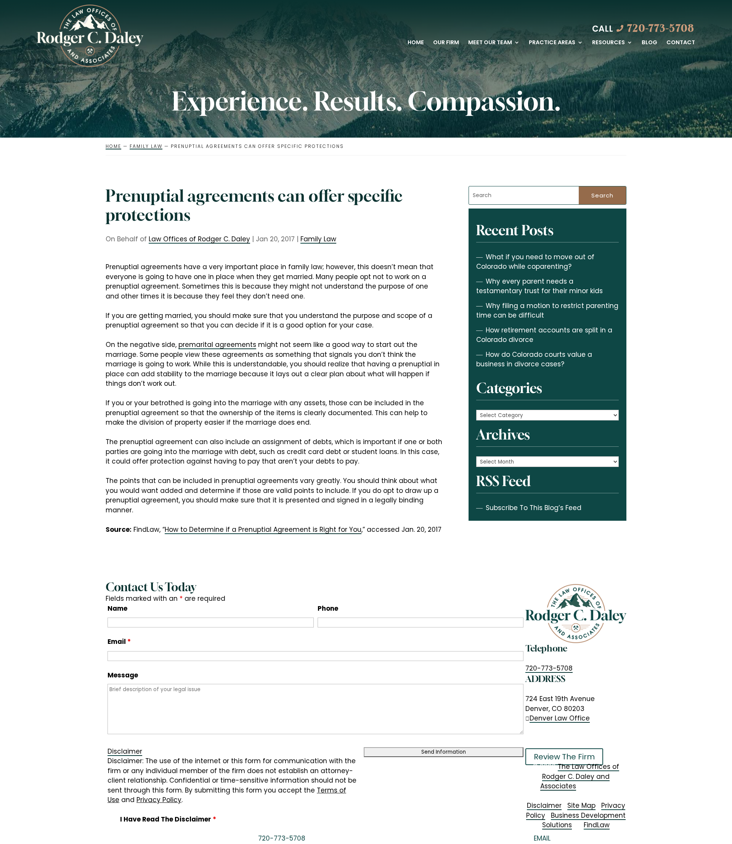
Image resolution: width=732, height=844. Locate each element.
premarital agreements (217, 344)
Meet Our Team (490, 43)
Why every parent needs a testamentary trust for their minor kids (539, 286)
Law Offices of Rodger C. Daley (199, 239)
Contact (680, 43)
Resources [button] (608, 43)
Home (416, 43)
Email (119, 641)
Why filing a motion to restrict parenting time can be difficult (547, 310)
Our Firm (446, 43)
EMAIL (542, 838)
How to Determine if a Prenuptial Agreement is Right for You (263, 529)
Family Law (318, 239)
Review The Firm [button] (564, 756)
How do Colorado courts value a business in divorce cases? (534, 359)
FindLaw (597, 825)
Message (123, 675)
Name (117, 608)
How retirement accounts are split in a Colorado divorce (544, 335)
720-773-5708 (661, 28)
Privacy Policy (158, 799)
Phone (328, 608)
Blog (649, 43)
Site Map (581, 805)
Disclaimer (125, 751)
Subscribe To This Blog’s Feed (533, 507)
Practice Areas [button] (552, 43)
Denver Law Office (560, 718)
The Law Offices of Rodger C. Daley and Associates (579, 776)
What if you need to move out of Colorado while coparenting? (535, 261)
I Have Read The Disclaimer (168, 819)
